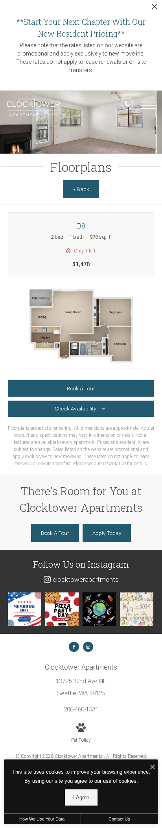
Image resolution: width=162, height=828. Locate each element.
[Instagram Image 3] (99, 609)
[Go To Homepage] (33, 107)
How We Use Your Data (41, 819)
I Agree (81, 797)
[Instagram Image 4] (136, 609)
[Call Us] (127, 105)
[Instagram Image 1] (24, 609)
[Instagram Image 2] (62, 609)
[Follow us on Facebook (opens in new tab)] (74, 647)
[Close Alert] (154, 9)
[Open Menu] (148, 105)
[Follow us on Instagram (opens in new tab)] (88, 647)
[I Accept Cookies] (152, 767)
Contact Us (119, 819)
